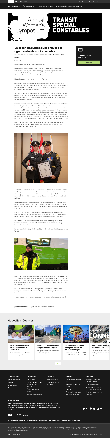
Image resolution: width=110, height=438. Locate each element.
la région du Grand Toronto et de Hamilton (30, 407)
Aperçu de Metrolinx (14, 379)
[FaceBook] (83, 408)
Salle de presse (12, 385)
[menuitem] (27, 6)
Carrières (10, 382)
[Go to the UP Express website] (21, 1)
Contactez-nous (54, 420)
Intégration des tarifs (92, 384)
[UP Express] (18, 415)
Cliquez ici (17, 297)
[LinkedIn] (97, 408)
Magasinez (11, 388)
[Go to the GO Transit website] (16, 1)
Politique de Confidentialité (37, 420)
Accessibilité (31, 379)
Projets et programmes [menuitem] (45, 6)
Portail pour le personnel (71, 420)
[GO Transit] (10, 415)
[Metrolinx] (13, 400)
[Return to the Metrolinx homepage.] (14, 6)
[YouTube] (87, 408)
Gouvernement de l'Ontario (32, 403)
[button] (16, 1)
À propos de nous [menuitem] (28, 6)
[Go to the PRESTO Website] (26, 1)
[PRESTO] (25, 415)
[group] (27, 6)
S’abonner (89, 62)
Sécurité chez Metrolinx (34, 394)
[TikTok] (101, 408)
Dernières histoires (52, 379)
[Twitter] (90, 408)
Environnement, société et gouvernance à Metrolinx (34, 384)
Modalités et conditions (16, 420)
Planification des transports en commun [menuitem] (69, 6)
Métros (68, 389)
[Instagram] (94, 408)
